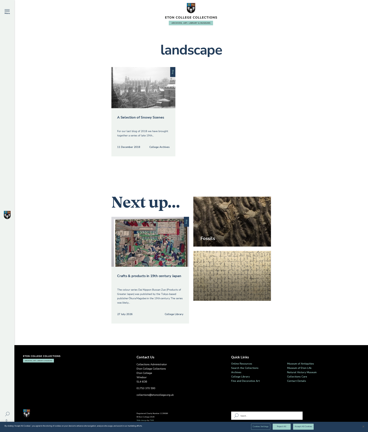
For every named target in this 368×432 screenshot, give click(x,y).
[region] (184, 427)
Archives (236, 372)
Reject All (281, 426)
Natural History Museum (302, 372)
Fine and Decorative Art (245, 381)
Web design (142, 420)
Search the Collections (244, 368)
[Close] (363, 426)
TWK (152, 420)
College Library (240, 376)
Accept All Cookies (303, 426)
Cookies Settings (261, 426)
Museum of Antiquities (300, 363)
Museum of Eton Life (299, 368)
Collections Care (297, 376)
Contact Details (296, 381)
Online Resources (241, 363)
